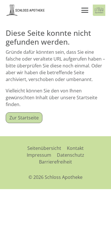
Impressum (39, 155)
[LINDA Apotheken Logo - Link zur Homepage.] (99, 10)
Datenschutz (70, 155)
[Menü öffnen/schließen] (84, 10)
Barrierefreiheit (55, 162)
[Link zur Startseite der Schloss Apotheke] (26, 10)
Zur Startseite (24, 118)
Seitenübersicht (44, 148)
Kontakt (75, 148)
